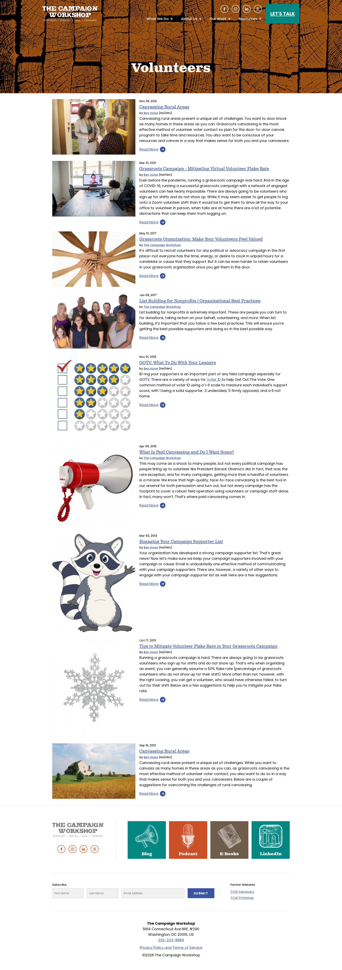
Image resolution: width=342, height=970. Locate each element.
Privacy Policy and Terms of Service (171, 947)
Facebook (224, 8)
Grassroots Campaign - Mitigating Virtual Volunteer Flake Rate (204, 168)
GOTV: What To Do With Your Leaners (177, 362)
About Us (189, 18)
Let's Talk (282, 13)
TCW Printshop (242, 898)
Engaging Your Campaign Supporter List (181, 541)
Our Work (218, 18)
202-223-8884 (171, 940)
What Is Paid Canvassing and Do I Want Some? (186, 452)
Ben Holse (151, 113)
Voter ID (214, 379)
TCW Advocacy (242, 891)
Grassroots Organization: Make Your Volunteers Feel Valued (201, 239)
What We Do (157, 18)
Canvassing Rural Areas (164, 107)
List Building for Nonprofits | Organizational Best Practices (199, 301)
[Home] (70, 14)
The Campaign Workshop (162, 245)
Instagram (235, 8)
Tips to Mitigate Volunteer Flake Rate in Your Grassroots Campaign (208, 646)
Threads (257, 8)
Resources (248, 18)
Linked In (246, 8)
